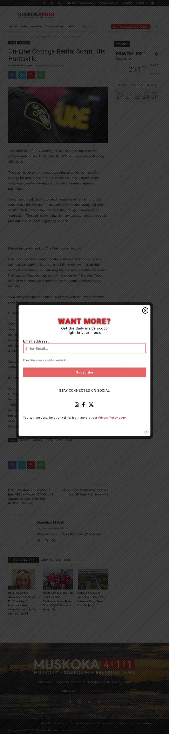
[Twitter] (91, 405)
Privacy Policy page (112, 417)
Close (145, 310)
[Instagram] (77, 405)
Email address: (36, 341)
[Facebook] (83, 405)
